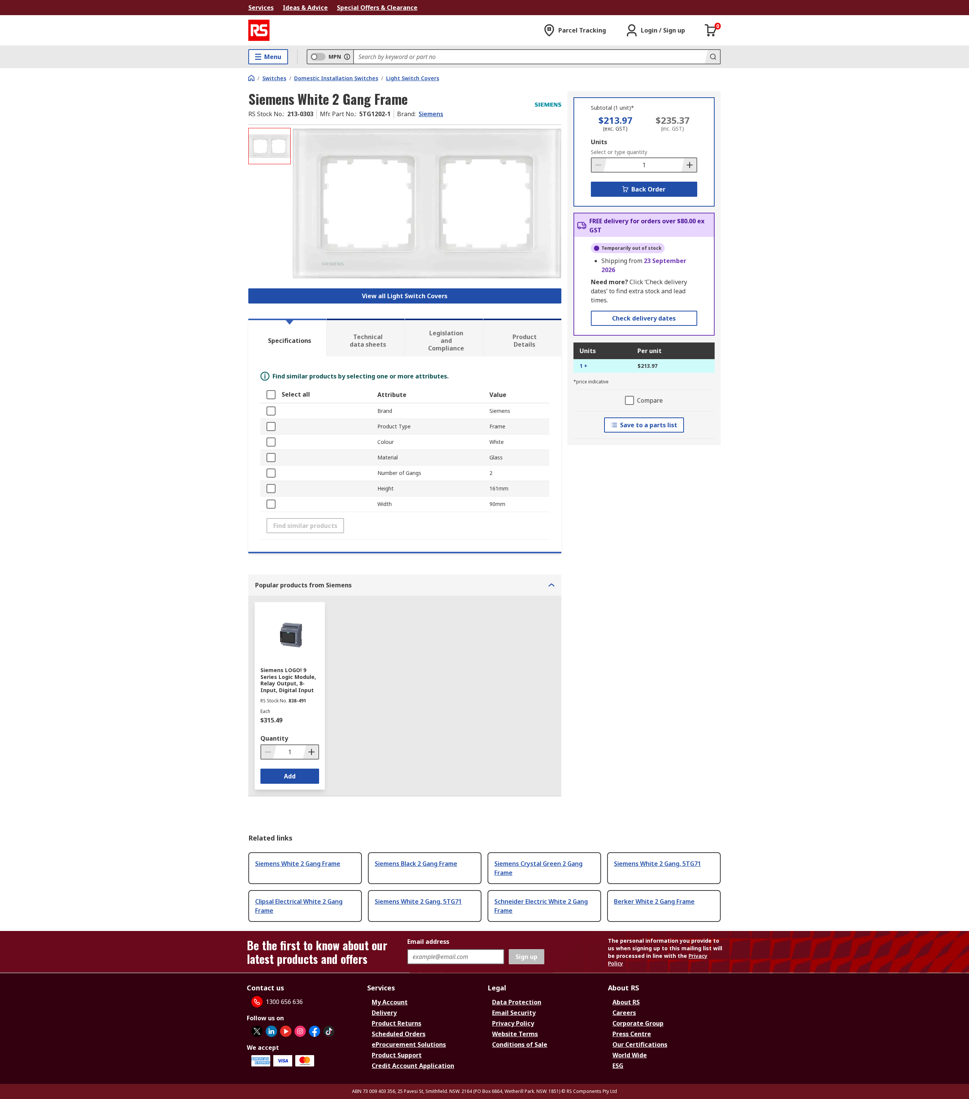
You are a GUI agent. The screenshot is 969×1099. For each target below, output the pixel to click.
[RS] (259, 30)
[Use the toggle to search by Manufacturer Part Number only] (347, 57)
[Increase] (688, 165)
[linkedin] (271, 1031)
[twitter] (257, 1031)
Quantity (274, 738)
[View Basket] (711, 30)
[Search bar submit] (712, 57)
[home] (251, 78)
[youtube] (285, 1031)
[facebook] (314, 1031)
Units (599, 142)
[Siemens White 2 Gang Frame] (427, 203)
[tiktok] (329, 1031)
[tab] (287, 337)
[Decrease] (599, 165)
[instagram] (300, 1031)
